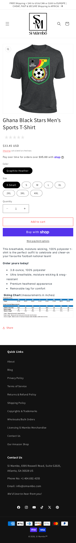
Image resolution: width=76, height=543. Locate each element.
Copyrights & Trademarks (22, 411)
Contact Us (13, 435)
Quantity (7, 201)
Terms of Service (17, 386)
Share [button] (9, 327)
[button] (7, 24)
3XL (22, 193)
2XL (9, 193)
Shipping (7, 150)
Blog (10, 369)
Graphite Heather (18, 170)
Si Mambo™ (42, 536)
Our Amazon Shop (18, 444)
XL (59, 185)
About (11, 361)
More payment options (38, 240)
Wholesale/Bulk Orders (21, 419)
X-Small (11, 185)
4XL (36, 193)
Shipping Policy (16, 403)
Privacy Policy (15, 378)
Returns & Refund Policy (21, 394)
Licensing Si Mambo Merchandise (26, 427)
